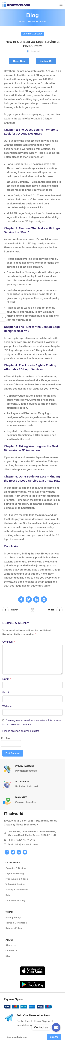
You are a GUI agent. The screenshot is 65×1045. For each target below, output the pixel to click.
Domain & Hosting (15, 900)
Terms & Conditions (16, 922)
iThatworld (13, 813)
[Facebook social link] (21, 599)
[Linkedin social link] (36, 599)
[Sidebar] (4, 317)
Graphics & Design (37, 21)
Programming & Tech (17, 879)
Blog (8, 956)
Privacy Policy (13, 917)
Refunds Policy (14, 928)
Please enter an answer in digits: (20, 731)
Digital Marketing (15, 873)
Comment (8, 641)
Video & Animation (15, 884)
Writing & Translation (17, 889)
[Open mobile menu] (61, 5)
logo (32, 91)
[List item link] (32, 840)
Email (6, 692)
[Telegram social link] (44, 599)
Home (22, 21)
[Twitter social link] (29, 599)
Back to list (32, 610)
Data (8, 895)
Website (7, 706)
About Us (11, 945)
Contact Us (12, 950)
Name (6, 679)
